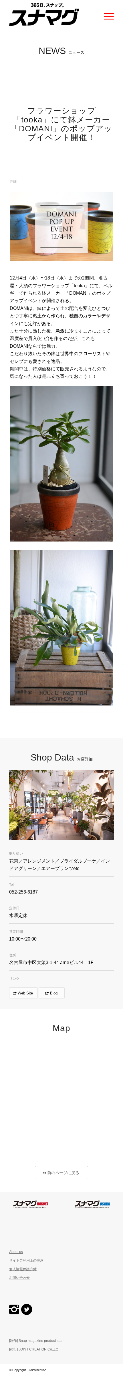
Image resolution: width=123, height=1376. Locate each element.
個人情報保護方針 (23, 1269)
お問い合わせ (19, 1278)
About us (16, 1252)
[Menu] (106, 14)
